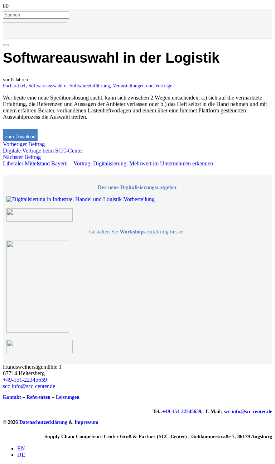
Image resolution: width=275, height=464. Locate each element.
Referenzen (38, 397)
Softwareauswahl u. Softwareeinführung (69, 85)
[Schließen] (6, 45)
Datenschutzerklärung (43, 422)
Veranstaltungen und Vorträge (142, 85)
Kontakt (12, 397)
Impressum (86, 422)
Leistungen (67, 397)
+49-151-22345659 (25, 380)
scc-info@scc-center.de (29, 386)
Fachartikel (14, 85)
